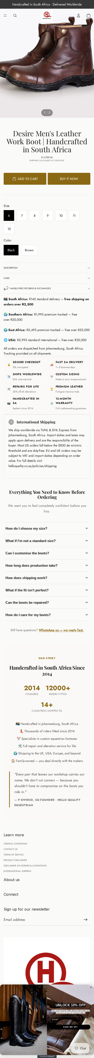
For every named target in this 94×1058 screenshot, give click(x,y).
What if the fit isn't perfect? (27, 590)
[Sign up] (85, 919)
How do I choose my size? (26, 528)
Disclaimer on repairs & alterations (25, 865)
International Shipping (17, 871)
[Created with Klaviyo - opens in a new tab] (47, 1056)
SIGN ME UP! (70, 1027)
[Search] (15, 16)
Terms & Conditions (15, 843)
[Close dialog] (91, 987)
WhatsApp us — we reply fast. (61, 630)
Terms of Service (14, 854)
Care (7, 278)
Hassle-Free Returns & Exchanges (30, 288)
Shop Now (70, 1034)
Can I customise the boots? (27, 553)
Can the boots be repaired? (27, 602)
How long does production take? (31, 565)
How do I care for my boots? (28, 615)
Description (11, 268)
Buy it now (69, 178)
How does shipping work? (26, 578)
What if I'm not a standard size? (30, 541)
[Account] (78, 16)
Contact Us (10, 849)
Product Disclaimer (15, 860)
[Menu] (5, 15)
